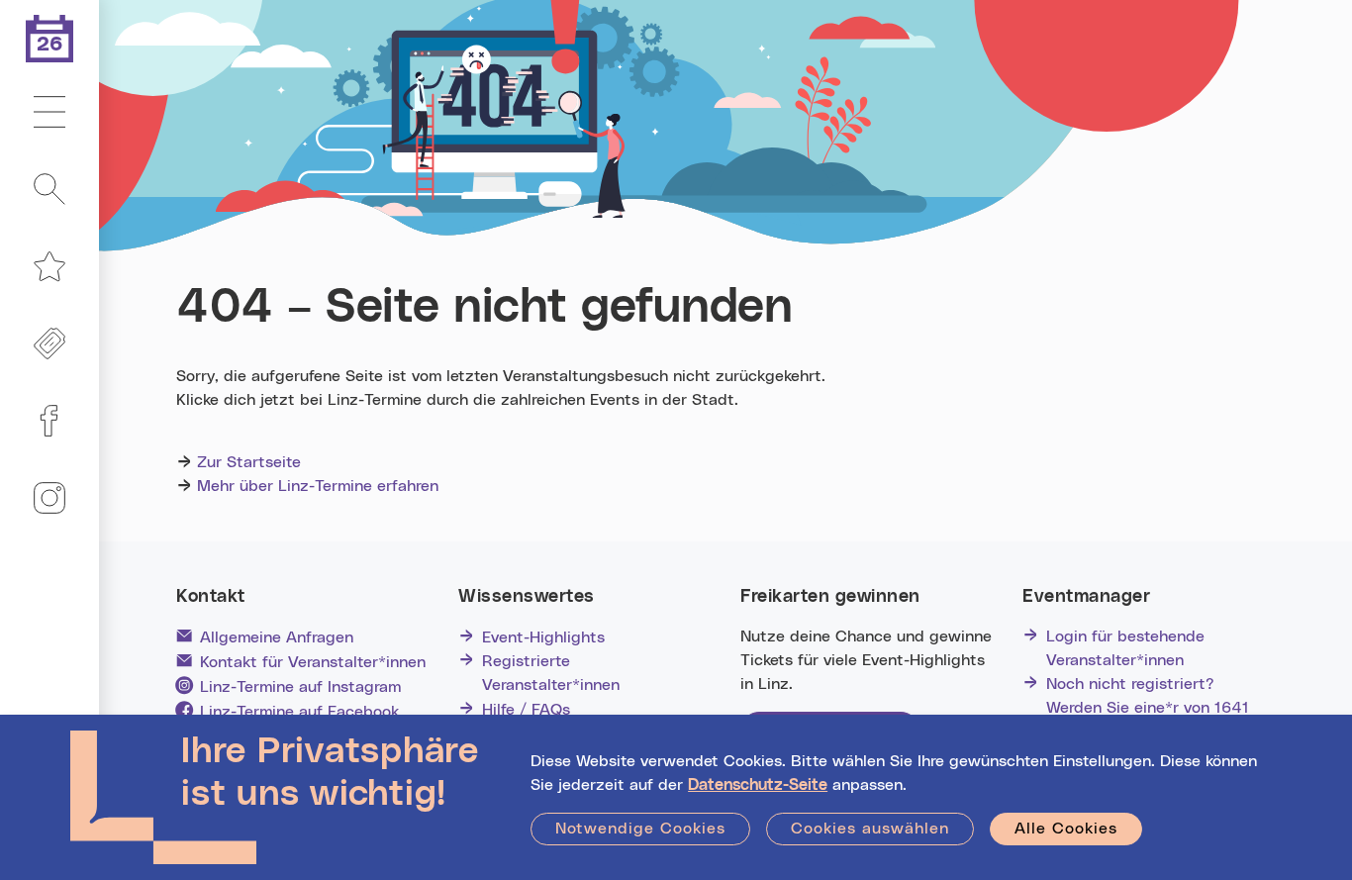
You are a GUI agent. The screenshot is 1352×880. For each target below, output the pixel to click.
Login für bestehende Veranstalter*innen (1125, 648)
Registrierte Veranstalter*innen (551, 673)
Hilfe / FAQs (526, 710)
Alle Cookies (1065, 828)
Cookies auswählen (870, 828)
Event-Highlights (543, 637)
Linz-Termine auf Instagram (300, 687)
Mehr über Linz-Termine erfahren (317, 486)
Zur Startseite (249, 462)
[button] (49, 112)
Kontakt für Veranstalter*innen (313, 662)
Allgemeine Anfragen (276, 637)
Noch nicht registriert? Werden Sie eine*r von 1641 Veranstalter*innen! (1147, 707)
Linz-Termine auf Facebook (299, 712)
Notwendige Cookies (640, 828)
